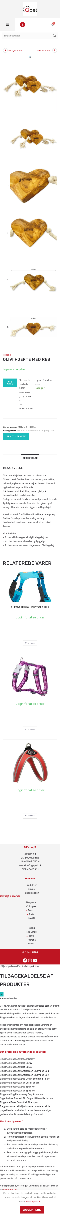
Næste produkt (44, 50)
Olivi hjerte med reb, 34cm (24, 384)
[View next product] (54, 50)
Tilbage (7, 354)
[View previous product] (5, 50)
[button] (7, 24)
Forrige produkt (16, 50)
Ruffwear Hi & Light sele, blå (30, 607)
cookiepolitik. (33, 1201)
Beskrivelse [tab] (30, 458)
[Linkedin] (35, 960)
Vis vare (10, 383)
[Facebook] (25, 960)
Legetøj (45, 430)
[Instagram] (30, 960)
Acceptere (32, 1209)
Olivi (52, 430)
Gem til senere (16, 436)
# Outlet (20, 430)
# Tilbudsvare (33, 430)
